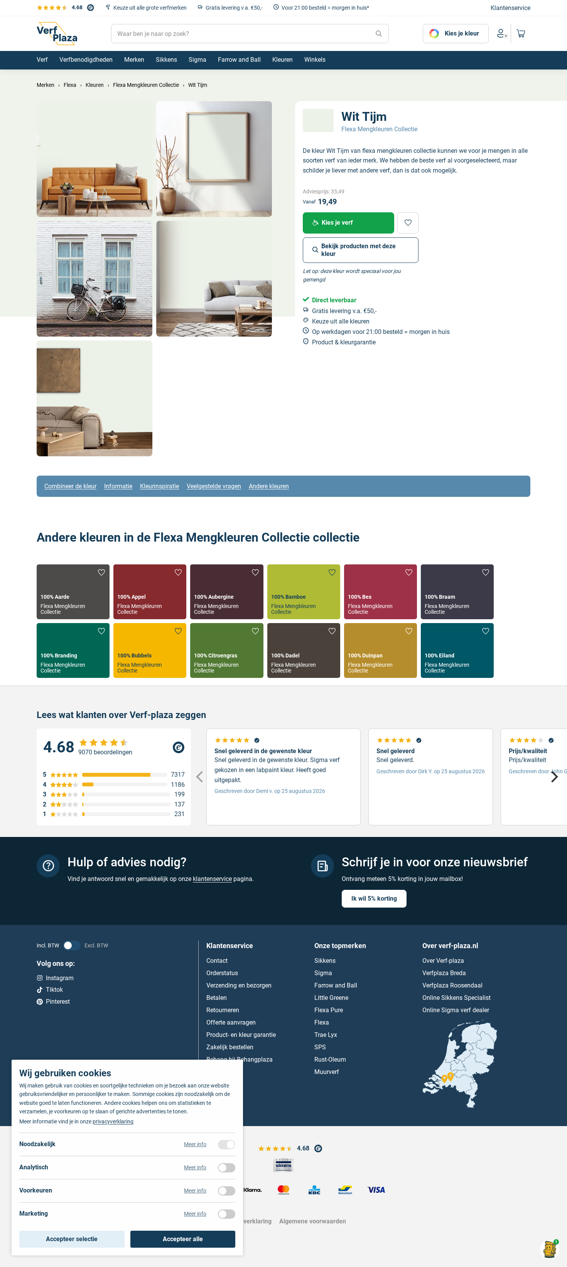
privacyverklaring (113, 1121)
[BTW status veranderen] (72, 945)
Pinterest (58, 1001)
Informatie (118, 486)
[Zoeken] (379, 33)
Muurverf (326, 1071)
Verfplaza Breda (444, 972)
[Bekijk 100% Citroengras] (226, 650)
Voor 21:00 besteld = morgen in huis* (325, 8)
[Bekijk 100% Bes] (380, 591)
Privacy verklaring (246, 1221)
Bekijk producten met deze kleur (358, 249)
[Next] (553, 777)
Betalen (216, 997)
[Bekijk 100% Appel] (149, 591)
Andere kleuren (269, 486)
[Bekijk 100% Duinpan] (380, 650)
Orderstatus (222, 972)
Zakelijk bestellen (229, 1046)
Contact (217, 960)
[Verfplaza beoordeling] (113, 747)
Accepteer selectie (72, 1239)
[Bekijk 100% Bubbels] (149, 650)
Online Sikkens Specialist (456, 997)
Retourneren (222, 1009)
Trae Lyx (325, 1034)
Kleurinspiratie (159, 486)
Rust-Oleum (330, 1059)
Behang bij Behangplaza (239, 1059)
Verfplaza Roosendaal (452, 985)
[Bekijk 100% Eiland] (457, 650)
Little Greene (331, 997)
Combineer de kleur (70, 486)
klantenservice (212, 878)
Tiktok (54, 989)
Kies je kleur (462, 33)
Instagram (60, 977)
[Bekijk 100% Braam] (457, 591)
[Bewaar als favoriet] (407, 222)
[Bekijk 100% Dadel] (303, 650)
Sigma (323, 972)
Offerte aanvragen (231, 1022)
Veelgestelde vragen (214, 486)
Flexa (321, 1022)
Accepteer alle (183, 1239)
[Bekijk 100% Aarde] (73, 591)
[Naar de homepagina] (57, 33)
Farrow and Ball (335, 985)
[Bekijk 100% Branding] (73, 650)
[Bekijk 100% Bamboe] (303, 591)
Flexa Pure (328, 1009)
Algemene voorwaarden (312, 1221)
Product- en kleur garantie (241, 1034)
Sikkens (325, 960)
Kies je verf (337, 222)
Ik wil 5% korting (374, 898)
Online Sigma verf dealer (455, 1009)
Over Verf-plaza (443, 960)
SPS (320, 1046)
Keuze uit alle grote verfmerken (150, 8)
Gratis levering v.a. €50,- (234, 8)
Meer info (195, 1144)
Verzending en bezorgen (239, 985)
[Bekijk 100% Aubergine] (226, 591)
